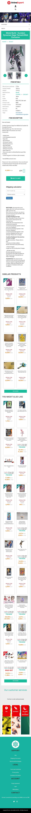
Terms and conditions (15, 769)
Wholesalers (16, 789)
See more (15, 391)
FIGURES (4, 41)
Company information (15, 775)
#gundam (25, 114)
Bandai (17, 92)
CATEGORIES (4, 24)
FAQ (15, 755)
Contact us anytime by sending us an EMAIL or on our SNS (15, 797)
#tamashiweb (19, 114)
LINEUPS (3, 28)
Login (15, 786)
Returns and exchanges (15, 761)
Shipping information (15, 758)
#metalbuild (19, 112)
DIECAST (11, 41)
